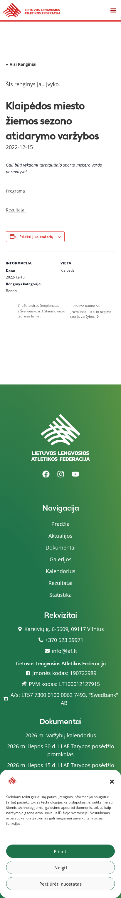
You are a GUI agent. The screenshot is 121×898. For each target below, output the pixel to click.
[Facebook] (45, 474)
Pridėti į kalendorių (36, 236)
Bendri (11, 290)
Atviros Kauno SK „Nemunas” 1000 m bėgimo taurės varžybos (90, 311)
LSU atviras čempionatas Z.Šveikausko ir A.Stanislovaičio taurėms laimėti (41, 310)
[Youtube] (75, 474)
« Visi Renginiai (21, 64)
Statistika (60, 594)
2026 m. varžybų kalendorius (60, 735)
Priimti (61, 851)
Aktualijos (60, 535)
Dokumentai (61, 547)
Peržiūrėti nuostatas (60, 884)
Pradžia (60, 523)
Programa (15, 191)
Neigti (60, 868)
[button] (112, 782)
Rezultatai (16, 210)
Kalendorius (60, 571)
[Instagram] (60, 474)
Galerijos (61, 559)
